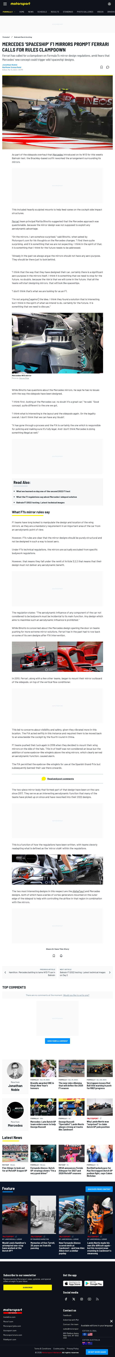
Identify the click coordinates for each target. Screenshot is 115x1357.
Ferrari (15, 221)
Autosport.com (9, 1330)
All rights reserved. (71, 1352)
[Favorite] (101, 67)
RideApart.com (9, 1339)
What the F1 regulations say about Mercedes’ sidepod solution (46, 496)
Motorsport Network (52, 1352)
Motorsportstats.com (12, 1335)
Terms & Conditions (42, 1348)
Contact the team (70, 1324)
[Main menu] (5, 4)
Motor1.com (8, 1321)
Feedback (67, 1315)
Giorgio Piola (24, 378)
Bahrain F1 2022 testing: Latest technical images (40, 502)
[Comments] (108, 67)
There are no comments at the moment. (57, 995)
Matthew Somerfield (11, 67)
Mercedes (58, 154)
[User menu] (109, 4)
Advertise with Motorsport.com (76, 1320)
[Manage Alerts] (61, 956)
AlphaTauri (78, 891)
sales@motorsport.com (73, 1329)
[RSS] (97, 1299)
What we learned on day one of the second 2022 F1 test (43, 491)
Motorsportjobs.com (12, 1326)
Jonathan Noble (9, 65)
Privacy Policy (73, 1348)
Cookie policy (59, 1348)
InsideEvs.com (9, 1317)
